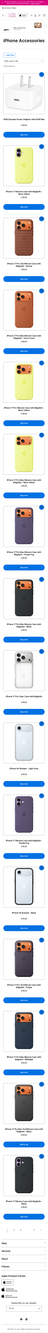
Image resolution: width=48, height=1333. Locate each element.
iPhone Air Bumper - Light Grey (24, 768)
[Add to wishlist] (41, 74)
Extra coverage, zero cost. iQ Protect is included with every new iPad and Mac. (24, 2)
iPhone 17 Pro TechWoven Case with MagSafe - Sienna (24, 265)
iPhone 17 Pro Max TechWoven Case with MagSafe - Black (24, 1130)
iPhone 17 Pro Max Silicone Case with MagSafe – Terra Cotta (24, 337)
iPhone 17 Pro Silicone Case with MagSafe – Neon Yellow (24, 409)
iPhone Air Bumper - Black (24, 913)
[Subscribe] (38, 1308)
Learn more (35, 3)
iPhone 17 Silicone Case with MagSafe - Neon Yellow (24, 192)
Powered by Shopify (32, 1329)
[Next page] (40, 1230)
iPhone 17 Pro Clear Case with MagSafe (24, 696)
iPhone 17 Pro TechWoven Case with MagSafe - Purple (24, 986)
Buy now (23, 135)
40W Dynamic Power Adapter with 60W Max (24, 119)
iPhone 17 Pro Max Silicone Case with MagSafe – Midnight (24, 1058)
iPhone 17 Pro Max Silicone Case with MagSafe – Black (24, 625)
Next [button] (45, 2)
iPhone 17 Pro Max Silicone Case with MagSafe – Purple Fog (24, 553)
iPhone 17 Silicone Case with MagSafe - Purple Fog (24, 842)
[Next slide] (46, 26)
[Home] (12, 15)
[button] (3, 15)
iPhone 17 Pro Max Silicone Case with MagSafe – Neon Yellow (24, 481)
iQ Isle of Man (19, 1329)
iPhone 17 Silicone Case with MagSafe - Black (24, 1202)
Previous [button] (2, 2)
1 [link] (7, 1230)
